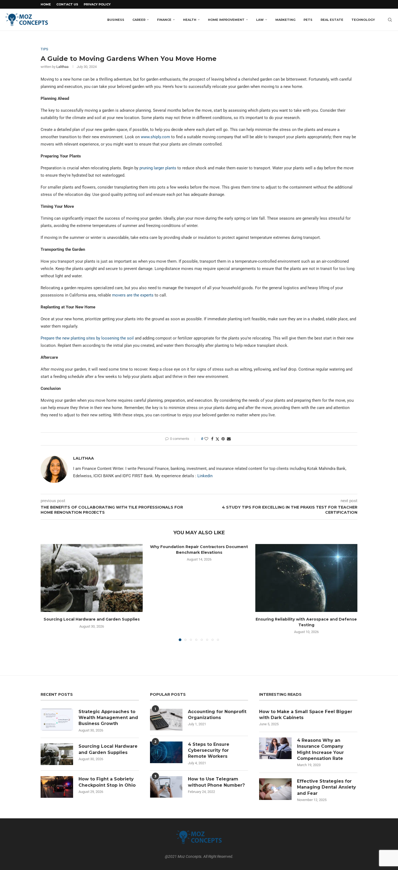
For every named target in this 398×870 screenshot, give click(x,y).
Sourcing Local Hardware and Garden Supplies (92, 619)
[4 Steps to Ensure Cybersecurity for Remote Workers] (166, 752)
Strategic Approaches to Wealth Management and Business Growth (108, 717)
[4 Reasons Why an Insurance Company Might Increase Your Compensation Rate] (275, 748)
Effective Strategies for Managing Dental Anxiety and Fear (326, 787)
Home (46, 4)
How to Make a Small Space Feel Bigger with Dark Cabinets (305, 714)
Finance (164, 20)
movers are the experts (133, 295)
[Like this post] (206, 439)
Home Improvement (226, 20)
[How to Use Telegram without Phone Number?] (166, 787)
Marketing (285, 20)
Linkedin (205, 475)
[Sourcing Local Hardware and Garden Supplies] (92, 578)
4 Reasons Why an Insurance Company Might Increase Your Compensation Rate (320, 749)
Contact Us (67, 4)
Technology (363, 20)
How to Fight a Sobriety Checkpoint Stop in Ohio (107, 781)
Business (115, 20)
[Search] (390, 20)
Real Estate (332, 20)
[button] (48, 592)
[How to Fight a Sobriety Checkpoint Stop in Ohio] (57, 787)
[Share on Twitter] (217, 439)
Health (189, 20)
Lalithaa (62, 67)
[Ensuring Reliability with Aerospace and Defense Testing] (306, 578)
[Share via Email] (229, 439)
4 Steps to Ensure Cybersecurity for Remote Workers (208, 750)
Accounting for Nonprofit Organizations (217, 714)
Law (260, 20)
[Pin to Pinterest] (223, 439)
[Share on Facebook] (212, 439)
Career (138, 20)
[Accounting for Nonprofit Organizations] (166, 719)
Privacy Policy (97, 4)
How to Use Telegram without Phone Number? (216, 781)
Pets (308, 20)
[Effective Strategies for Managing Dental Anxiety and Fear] (275, 789)
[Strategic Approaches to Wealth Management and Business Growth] (57, 719)
